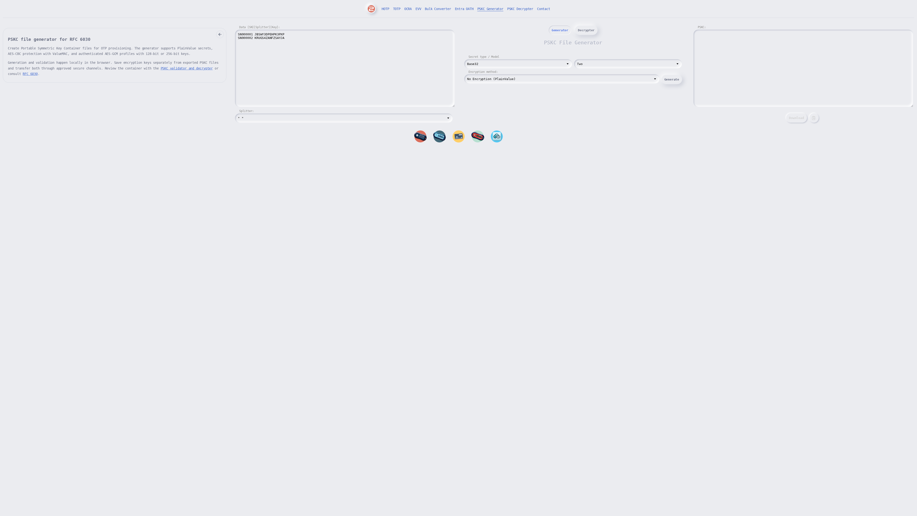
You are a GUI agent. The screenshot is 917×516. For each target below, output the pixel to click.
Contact (543, 9)
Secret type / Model (484, 57)
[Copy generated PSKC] (814, 118)
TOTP (396, 9)
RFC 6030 (30, 74)
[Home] (371, 8)
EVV (418, 9)
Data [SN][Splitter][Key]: (259, 27)
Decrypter (586, 30)
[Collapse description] (220, 34)
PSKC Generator (490, 9)
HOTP (385, 9)
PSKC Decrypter (520, 9)
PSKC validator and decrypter (187, 68)
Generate (671, 79)
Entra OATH (464, 9)
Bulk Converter (438, 9)
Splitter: (246, 111)
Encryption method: (483, 72)
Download (796, 118)
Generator (560, 30)
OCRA (408, 9)
